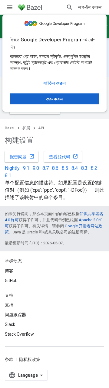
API (41, 128)
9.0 (36, 168)
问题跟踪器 (15, 314)
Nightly (12, 168)
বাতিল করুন (54, 83)
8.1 (8, 175)
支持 (9, 304)
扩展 (26, 128)
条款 (9, 359)
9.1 (26, 168)
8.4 (74, 168)
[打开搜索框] (69, 7)
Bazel (10, 128)
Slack (10, 324)
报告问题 (22, 156)
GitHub (11, 280)
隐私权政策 (29, 359)
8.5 (65, 168)
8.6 (55, 168)
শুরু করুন (55, 98)
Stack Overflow (19, 334)
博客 (9, 270)
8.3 (84, 168)
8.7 (45, 168)
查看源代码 (63, 156)
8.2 (94, 168)
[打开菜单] (10, 7)
